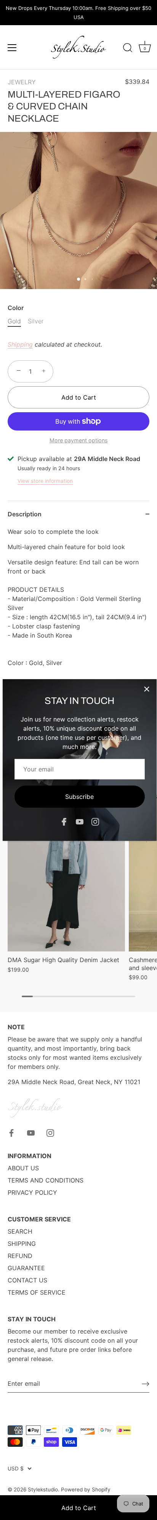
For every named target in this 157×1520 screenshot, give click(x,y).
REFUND (20, 1256)
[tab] (78, 607)
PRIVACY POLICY (32, 1192)
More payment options (79, 440)
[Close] (146, 689)
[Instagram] (95, 821)
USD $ (16, 1468)
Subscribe (79, 796)
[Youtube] (79, 821)
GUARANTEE (26, 1268)
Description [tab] (25, 514)
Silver (35, 321)
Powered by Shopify (86, 1489)
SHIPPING (22, 1243)
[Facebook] (64, 821)
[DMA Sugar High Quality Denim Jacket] (66, 873)
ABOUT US (23, 1168)
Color (16, 308)
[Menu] (12, 47)
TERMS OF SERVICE (37, 1292)
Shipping (20, 344)
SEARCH (20, 1231)
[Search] (127, 48)
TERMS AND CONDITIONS (45, 1180)
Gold (14, 321)
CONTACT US (27, 1280)
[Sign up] (145, 1384)
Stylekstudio (43, 1489)
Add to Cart (78, 1508)
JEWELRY (22, 82)
